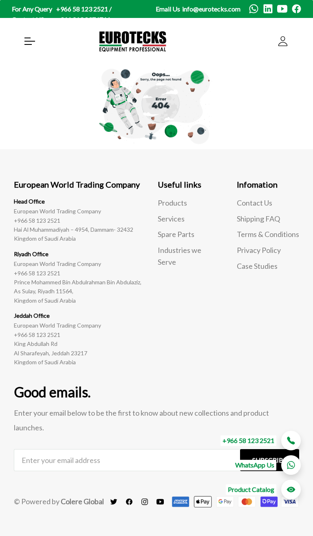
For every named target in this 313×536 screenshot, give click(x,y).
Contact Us (254, 202)
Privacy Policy (259, 250)
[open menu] (29, 41)
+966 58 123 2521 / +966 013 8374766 (84, 14)
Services (171, 218)
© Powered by (59, 501)
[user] (283, 41)
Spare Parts (176, 234)
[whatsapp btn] (291, 465)
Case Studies (257, 265)
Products (172, 202)
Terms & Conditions (268, 234)
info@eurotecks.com (211, 9)
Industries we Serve (179, 256)
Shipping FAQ (258, 218)
